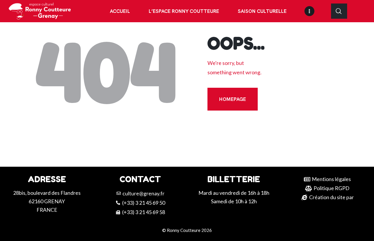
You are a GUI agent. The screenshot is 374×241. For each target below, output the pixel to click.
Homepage (232, 99)
